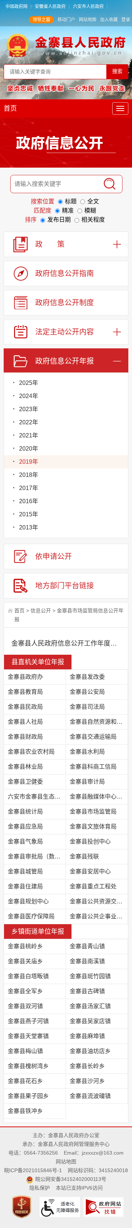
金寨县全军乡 (25, 991)
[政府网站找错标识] (104, 1206)
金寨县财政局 (25, 737)
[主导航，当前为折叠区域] (120, 108)
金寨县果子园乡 (28, 1096)
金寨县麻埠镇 (87, 1036)
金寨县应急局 (25, 826)
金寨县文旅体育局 (93, 826)
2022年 (28, 422)
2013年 (28, 527)
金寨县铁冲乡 (25, 1111)
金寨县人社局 (25, 722)
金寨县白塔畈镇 (28, 976)
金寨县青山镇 (87, 946)
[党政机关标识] (22, 1206)
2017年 (28, 488)
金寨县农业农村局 (31, 752)
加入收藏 (109, 19)
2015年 (28, 514)
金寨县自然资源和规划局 (99, 722)
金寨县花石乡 (25, 1081)
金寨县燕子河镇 (28, 1021)
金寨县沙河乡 (87, 1081)
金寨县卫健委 (25, 782)
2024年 (28, 396)
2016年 (28, 501)
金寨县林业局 (25, 767)
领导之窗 (41, 19)
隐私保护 (39, 1188)
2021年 (28, 435)
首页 (10, 108)
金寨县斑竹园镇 (90, 976)
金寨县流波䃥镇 (90, 1096)
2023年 (28, 409)
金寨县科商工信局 (93, 767)
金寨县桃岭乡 (25, 946)
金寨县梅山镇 (25, 1051)
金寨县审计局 (87, 782)
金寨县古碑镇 (87, 991)
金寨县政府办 (25, 677)
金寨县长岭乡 (87, 1066)
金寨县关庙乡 (25, 961)
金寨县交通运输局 (93, 737)
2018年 (28, 475)
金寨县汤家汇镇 (90, 1006)
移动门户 (66, 19)
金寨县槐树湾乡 (28, 1066)
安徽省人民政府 (50, 6)
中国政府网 (16, 6)
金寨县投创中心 (90, 841)
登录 (125, 19)
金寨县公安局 (87, 692)
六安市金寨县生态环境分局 (37, 796)
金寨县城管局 (25, 871)
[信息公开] (66, 144)
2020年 (28, 448)
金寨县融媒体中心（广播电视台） (99, 796)
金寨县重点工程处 (93, 886)
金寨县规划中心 (28, 901)
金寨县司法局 (87, 707)
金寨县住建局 (25, 886)
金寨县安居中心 (90, 871)
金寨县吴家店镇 (90, 1021)
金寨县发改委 (87, 677)
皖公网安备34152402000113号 (70, 1179)
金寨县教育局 (25, 692)
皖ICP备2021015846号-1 (33, 1170)
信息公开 (40, 610)
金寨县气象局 (25, 841)
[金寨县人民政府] (66, 44)
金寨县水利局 (87, 752)
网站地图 (87, 19)
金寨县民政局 (25, 707)
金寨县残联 (84, 856)
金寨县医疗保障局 (31, 916)
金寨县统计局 (25, 811)
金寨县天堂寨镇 (28, 1036)
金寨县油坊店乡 (90, 1051)
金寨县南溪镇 (87, 961)
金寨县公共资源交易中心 (99, 901)
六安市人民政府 (88, 6)
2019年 (28, 462)
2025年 (28, 383)
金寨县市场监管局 (93, 811)
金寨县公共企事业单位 (99, 916)
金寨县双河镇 (25, 1006)
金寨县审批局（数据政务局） (37, 856)
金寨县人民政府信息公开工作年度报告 (66, 643)
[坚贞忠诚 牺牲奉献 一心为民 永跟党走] (66, 88)
